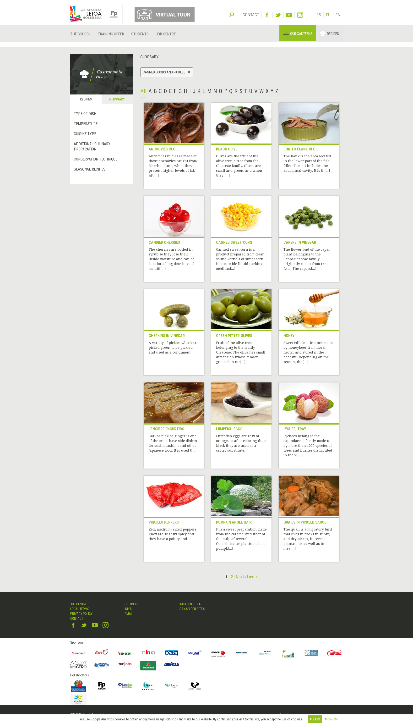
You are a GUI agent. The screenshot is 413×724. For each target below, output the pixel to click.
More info (331, 719)
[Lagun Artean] (265, 653)
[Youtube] (289, 15)
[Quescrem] (102, 665)
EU (328, 14)
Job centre (166, 34)
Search (231, 14)
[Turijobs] (125, 664)
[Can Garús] (288, 653)
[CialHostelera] (148, 653)
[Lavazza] (171, 663)
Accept (315, 719)
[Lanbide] (125, 686)
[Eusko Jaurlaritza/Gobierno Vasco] (78, 686)
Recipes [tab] (86, 99)
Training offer (111, 34)
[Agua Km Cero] (78, 664)
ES (318, 14)
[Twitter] (278, 15)
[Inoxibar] (335, 653)
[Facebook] (267, 15)
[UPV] (195, 686)
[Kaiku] (171, 653)
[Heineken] (125, 653)
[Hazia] (102, 653)
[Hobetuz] (148, 686)
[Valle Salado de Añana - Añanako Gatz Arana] (311, 653)
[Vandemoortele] (242, 653)
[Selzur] (195, 653)
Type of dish (85, 113)
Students (140, 34)
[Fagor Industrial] (218, 653)
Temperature (86, 124)
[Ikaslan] (171, 686)
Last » (252, 576)
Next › (241, 576)
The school (80, 34)
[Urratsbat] (78, 699)
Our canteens (301, 34)
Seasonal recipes (89, 169)
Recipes (333, 34)
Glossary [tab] (117, 99)
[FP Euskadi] (102, 686)
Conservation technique (95, 159)
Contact (76, 618)
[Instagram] (300, 15)
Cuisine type (85, 134)
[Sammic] (78, 653)
